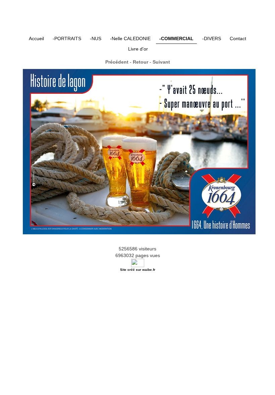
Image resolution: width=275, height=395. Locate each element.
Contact (238, 38)
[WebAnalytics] (137, 262)
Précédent (116, 62)
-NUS (95, 38)
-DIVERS (211, 38)
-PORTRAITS (67, 38)
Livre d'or (138, 49)
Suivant (161, 62)
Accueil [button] (36, 38)
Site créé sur (137, 269)
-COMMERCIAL (176, 38)
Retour (140, 62)
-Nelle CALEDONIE (130, 38)
